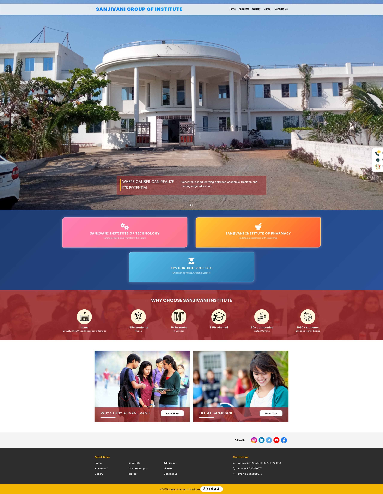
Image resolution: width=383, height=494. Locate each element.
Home (232, 8)
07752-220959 (272, 463)
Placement (101, 468)
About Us (244, 8)
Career (267, 8)
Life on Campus (138, 468)
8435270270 (254, 468)
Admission (170, 463)
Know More (172, 413)
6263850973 (254, 474)
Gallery (256, 8)
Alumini (168, 468)
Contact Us (281, 8)
